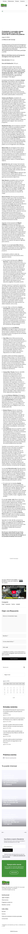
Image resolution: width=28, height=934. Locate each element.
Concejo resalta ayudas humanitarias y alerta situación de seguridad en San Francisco (12, 741)
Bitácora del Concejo (9, 39)
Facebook (7, 604)
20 (13, 690)
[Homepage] (6, 883)
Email (3, 604)
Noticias (5, 1)
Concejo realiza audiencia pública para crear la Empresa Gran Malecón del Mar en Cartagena (13, 732)
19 (10, 690)
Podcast (17, 1)
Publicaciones (11, 1)
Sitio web (5, 647)
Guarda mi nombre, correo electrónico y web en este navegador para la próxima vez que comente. (14, 653)
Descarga (21, 581)
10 (4, 689)
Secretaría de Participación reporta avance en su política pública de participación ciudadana (13, 711)
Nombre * (5, 636)
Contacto (22, 1)
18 (7, 690)
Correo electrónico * (8, 641)
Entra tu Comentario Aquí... (10, 616)
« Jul (14, 697)
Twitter (13, 604)
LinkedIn (18, 604)
